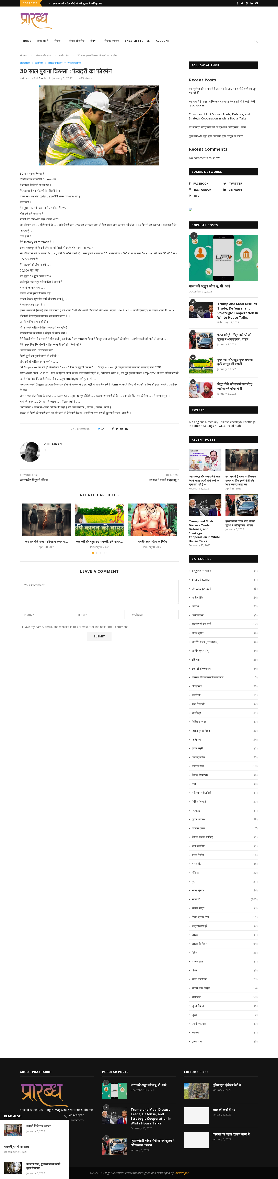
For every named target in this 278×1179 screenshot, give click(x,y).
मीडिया (225, 873)
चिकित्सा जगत (225, 722)
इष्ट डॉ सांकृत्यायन (225, 668)
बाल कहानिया (225, 846)
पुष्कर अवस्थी (225, 819)
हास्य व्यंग (225, 1041)
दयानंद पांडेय (225, 757)
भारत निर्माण (225, 855)
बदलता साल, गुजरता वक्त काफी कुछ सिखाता (43, 1166)
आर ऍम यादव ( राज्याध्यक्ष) (225, 642)
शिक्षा (225, 970)
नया (225, 784)
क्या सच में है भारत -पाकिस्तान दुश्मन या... (46, 541)
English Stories (137, 41)
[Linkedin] (252, 3)
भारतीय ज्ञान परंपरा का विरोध (152, 541)
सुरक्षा (225, 1015)
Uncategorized (225, 588)
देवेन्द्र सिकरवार (225, 775)
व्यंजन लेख (225, 961)
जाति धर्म (225, 739)
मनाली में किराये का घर (38, 1126)
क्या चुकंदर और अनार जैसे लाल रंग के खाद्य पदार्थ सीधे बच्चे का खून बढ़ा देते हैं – (204, 480)
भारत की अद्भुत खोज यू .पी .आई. (210, 286)
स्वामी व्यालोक (225, 1024)
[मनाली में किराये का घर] (13, 1130)
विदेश (225, 953)
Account (163, 41)
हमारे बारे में (42, 41)
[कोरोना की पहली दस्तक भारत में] (196, 1140)
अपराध (225, 606)
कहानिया (39, 63)
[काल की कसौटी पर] (196, 1115)
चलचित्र (225, 713)
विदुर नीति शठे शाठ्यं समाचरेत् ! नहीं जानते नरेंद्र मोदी (235, 386)
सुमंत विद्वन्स (225, 1006)
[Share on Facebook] (113, 429)
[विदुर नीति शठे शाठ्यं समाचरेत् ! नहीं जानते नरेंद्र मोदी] (201, 390)
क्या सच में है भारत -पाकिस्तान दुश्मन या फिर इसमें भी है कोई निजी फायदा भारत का (240, 480)
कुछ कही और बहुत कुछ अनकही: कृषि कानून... (99, 541)
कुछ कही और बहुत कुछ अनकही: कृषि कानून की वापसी (216, 136)
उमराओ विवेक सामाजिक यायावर (225, 677)
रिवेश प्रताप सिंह (225, 917)
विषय (93, 41)
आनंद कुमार (225, 633)
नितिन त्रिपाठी (225, 802)
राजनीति (225, 899)
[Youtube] (256, 3)
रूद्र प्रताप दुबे (225, 926)
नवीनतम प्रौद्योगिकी (225, 793)
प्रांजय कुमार (225, 828)
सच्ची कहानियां (74, 63)
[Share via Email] (126, 429)
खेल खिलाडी (225, 704)
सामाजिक (225, 997)
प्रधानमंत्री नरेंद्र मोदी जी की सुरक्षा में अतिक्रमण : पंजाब (217, 127)
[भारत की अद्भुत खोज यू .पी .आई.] (223, 258)
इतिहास (225, 659)
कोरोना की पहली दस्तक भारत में (231, 1134)
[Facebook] (237, 3)
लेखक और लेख (76, 41)
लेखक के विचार (55, 63)
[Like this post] (105, 429)
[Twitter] (242, 3)
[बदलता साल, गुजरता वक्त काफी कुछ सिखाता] (13, 1168)
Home (27, 41)
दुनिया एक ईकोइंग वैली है (227, 1085)
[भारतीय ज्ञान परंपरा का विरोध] (152, 520)
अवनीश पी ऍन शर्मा (225, 624)
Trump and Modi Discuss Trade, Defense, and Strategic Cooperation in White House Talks (219, 116)
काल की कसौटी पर (224, 1109)
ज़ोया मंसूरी (225, 748)
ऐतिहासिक (225, 686)
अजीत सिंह (64, 55)
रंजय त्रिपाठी (225, 890)
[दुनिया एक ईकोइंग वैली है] (196, 1091)
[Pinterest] (247, 3)
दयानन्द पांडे (225, 766)
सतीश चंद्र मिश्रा (225, 988)
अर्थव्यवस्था (225, 615)
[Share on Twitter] (117, 429)
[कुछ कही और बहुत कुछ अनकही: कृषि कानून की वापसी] (99, 520)
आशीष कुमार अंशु (225, 650)
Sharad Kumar (225, 579)
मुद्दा (225, 881)
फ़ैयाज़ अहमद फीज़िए (225, 837)
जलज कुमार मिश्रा (225, 730)
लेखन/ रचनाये (112, 41)
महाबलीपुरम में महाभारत (16, 1146)
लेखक (57, 41)
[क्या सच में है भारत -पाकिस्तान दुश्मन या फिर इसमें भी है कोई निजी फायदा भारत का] (46, 520)
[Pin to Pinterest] (121, 429)
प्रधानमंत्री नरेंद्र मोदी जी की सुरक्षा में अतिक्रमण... (79, 3)
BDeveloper (181, 1173)
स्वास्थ (225, 1032)
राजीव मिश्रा (225, 908)
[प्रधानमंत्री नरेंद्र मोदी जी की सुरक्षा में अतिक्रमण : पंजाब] (201, 341)
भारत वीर (225, 864)
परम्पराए (225, 810)
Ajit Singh (40, 78)
